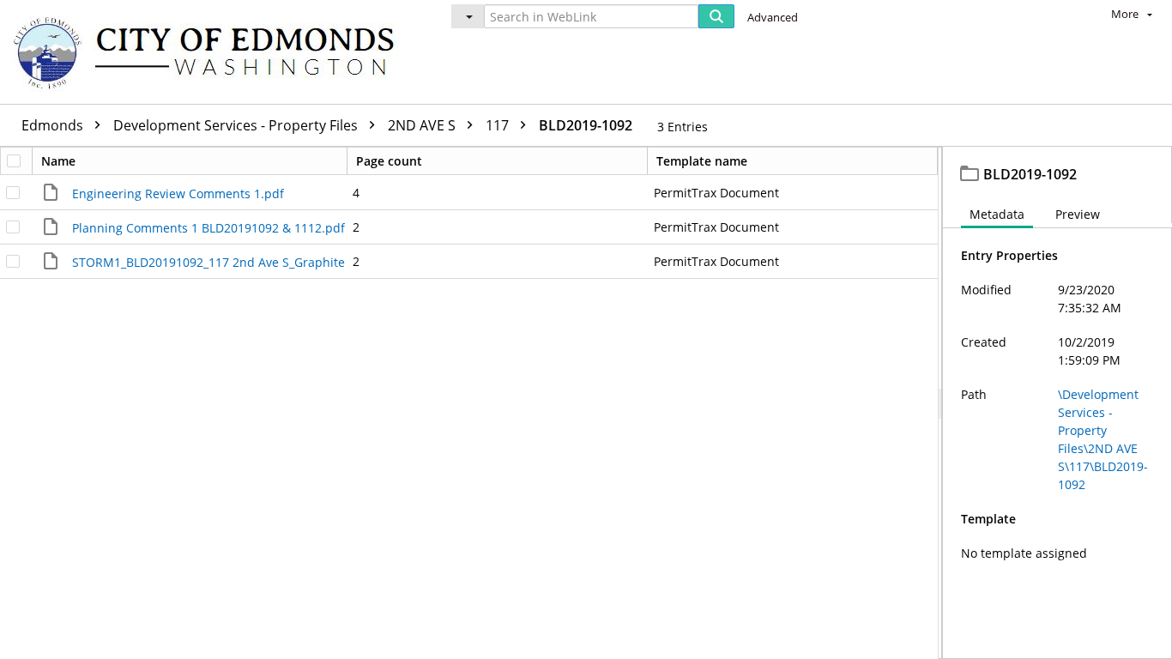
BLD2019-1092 (585, 125)
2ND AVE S (423, 125)
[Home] (212, 52)
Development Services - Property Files (237, 125)
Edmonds (54, 125)
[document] (1057, 403)
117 (499, 125)
